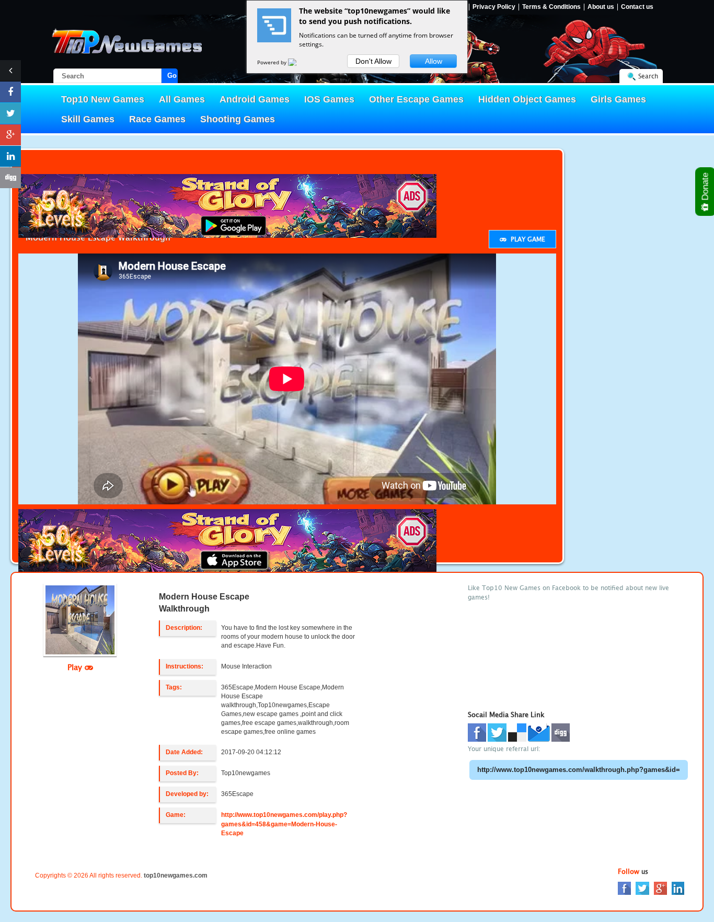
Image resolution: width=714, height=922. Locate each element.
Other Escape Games (416, 99)
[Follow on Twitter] (10, 113)
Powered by (272, 62)
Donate (705, 187)
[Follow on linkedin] (10, 156)
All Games (182, 99)
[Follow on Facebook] (10, 92)
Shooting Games (237, 119)
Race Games (157, 119)
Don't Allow (373, 61)
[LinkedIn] (678, 887)
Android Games (255, 99)
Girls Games (618, 99)
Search (648, 76)
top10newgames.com (176, 875)
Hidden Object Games (527, 99)
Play (76, 667)
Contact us (637, 7)
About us (601, 7)
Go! (172, 75)
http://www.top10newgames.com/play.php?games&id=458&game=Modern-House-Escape (284, 823)
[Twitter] (642, 887)
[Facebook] (624, 887)
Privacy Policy (494, 7)
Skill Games (87, 119)
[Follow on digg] (10, 177)
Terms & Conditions (551, 7)
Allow (433, 61)
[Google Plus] (660, 887)
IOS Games (329, 99)
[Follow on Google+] (10, 134)
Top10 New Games (102, 99)
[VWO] (298, 62)
